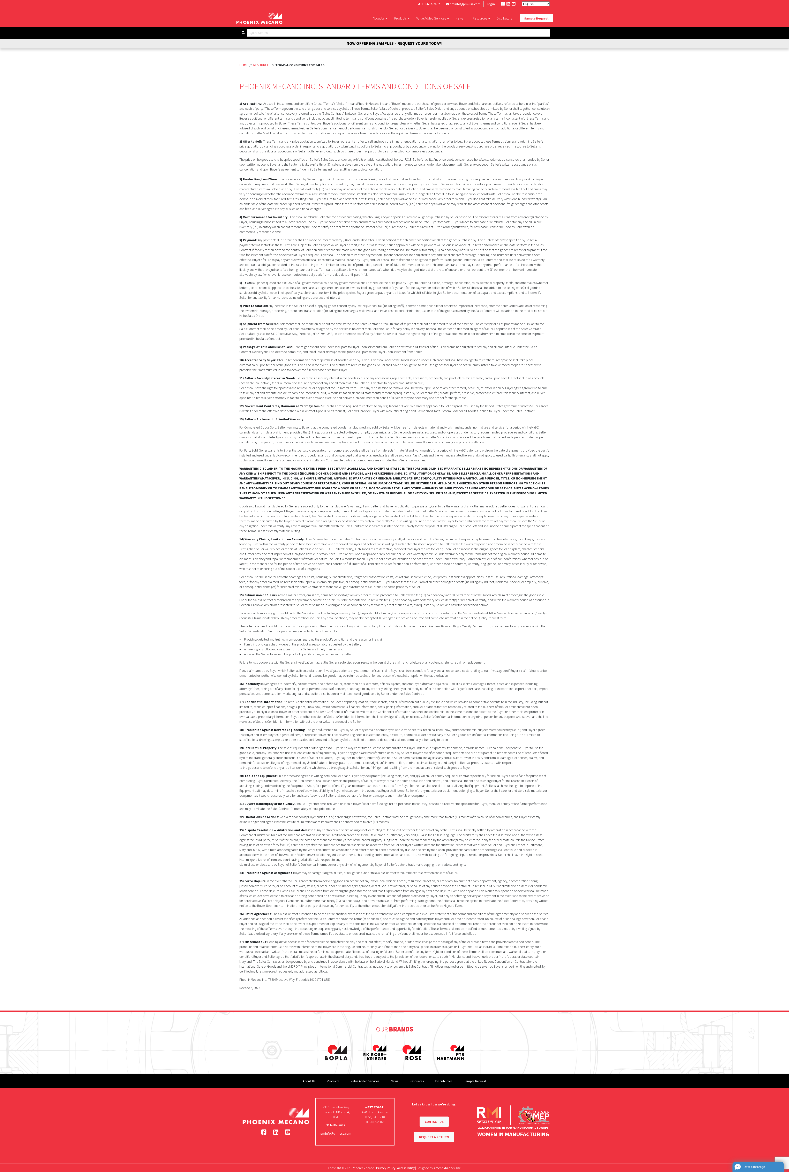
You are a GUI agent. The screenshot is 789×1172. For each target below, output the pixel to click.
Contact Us (434, 1122)
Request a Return (434, 1137)
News (459, 18)
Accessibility (406, 1168)
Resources (480, 18)
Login (491, 4)
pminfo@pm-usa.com (465, 4)
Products (400, 18)
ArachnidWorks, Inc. (447, 1168)
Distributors (504, 18)
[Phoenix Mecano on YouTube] (514, 3)
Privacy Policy (385, 1168)
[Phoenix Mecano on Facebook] (503, 3)
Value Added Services (431, 18)
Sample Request (536, 18)
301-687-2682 (430, 4)
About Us (378, 18)
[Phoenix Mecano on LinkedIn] (508, 3)
